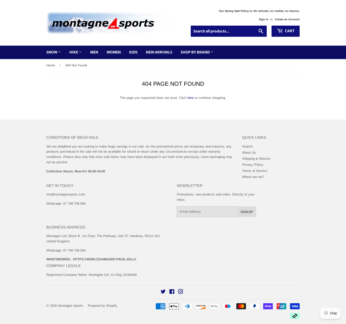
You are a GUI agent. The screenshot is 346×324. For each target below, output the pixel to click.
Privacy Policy (252, 165)
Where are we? (253, 177)
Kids (133, 52)
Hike (74, 52)
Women (114, 52)
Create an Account (287, 19)
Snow (52, 52)
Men (94, 52)
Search (247, 146)
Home (50, 65)
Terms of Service (254, 171)
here (190, 98)
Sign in (263, 19)
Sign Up (247, 212)
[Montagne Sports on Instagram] (180, 292)
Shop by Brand (195, 52)
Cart (289, 31)
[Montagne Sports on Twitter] (163, 292)
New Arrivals (159, 52)
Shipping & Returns (256, 158)
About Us (249, 152)
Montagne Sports (70, 306)
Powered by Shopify (102, 306)
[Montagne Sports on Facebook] (172, 292)
